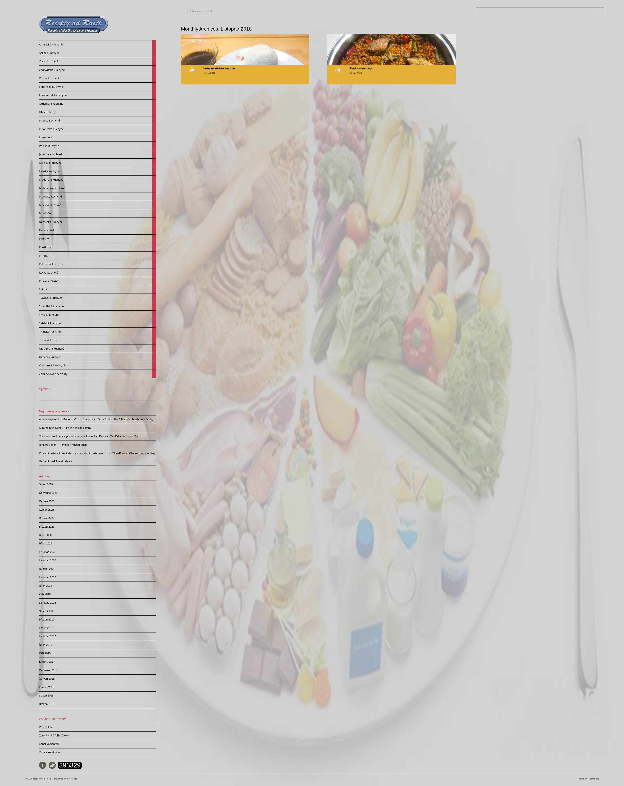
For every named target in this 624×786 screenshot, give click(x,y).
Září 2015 (45, 653)
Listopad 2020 (47, 560)
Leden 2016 (46, 628)
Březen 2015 (46, 704)
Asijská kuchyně (97, 53)
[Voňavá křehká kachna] (245, 49)
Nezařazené (97, 230)
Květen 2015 (46, 687)
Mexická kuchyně (97, 205)
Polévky (97, 239)
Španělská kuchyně (97, 306)
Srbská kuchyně (97, 315)
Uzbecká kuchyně (97, 357)
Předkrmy (97, 247)
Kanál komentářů (49, 744)
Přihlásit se (46, 727)
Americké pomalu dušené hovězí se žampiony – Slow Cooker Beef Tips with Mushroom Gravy (96, 419)
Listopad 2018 (47, 577)
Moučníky (97, 213)
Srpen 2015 (46, 661)
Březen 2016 (46, 619)
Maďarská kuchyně (97, 179)
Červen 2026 (46, 501)
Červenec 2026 (48, 492)
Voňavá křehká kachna (219, 68)
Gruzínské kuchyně (97, 103)
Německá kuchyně (97, 222)
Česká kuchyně (97, 61)
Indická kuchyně (97, 120)
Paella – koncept (361, 68)
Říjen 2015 (45, 644)
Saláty (97, 289)
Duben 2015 (46, 695)
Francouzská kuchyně (97, 95)
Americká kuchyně (97, 44)
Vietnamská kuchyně (97, 365)
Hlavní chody (97, 112)
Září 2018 (45, 594)
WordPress (72, 778)
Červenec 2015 (48, 670)
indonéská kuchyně (97, 129)
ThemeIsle (593, 778)
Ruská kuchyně (97, 281)
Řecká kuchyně (97, 272)
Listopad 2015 (47, 636)
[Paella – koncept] (391, 49)
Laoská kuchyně (97, 171)
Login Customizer (192, 11)
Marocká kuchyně (97, 196)
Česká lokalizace (49, 752)
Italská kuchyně (97, 146)
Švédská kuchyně (97, 323)
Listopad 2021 (47, 552)
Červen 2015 (46, 678)
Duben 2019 (46, 568)
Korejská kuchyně (97, 163)
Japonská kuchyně (97, 154)
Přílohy (97, 255)
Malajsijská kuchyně (97, 188)
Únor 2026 (45, 535)
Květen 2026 (46, 509)
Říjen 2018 (45, 585)
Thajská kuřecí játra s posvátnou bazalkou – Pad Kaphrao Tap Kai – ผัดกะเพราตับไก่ (90, 436)
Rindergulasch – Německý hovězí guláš (63, 444)
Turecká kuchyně (97, 340)
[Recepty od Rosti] (73, 33)
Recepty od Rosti (42, 778)
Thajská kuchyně (97, 331)
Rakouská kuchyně (97, 264)
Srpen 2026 (46, 484)
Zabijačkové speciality (97, 374)
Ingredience (97, 137)
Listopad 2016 (47, 602)
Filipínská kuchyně (97, 86)
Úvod (209, 11)
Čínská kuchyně (97, 78)
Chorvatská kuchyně (97, 70)
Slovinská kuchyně (97, 298)
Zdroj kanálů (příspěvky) (54, 735)
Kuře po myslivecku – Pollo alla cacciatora (65, 427)
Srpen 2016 (46, 611)
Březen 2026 (46, 526)
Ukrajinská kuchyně (97, 348)
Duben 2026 (46, 518)
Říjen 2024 (45, 543)
